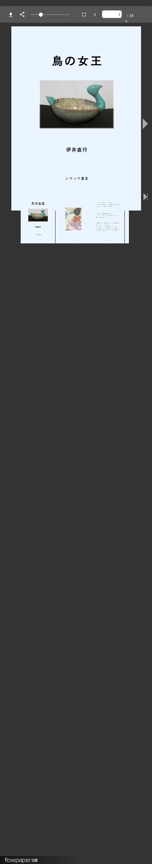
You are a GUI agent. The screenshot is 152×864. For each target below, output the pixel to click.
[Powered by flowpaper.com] (21, 857)
